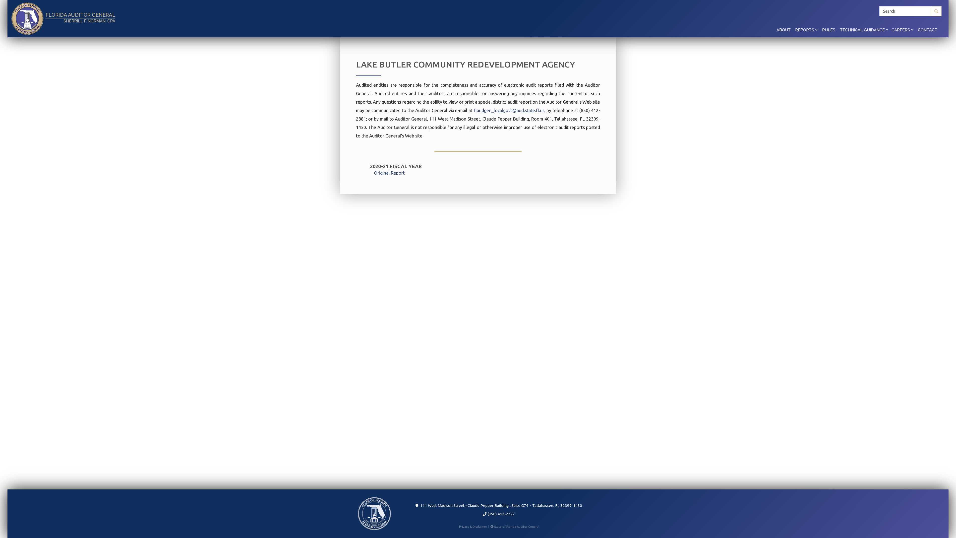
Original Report (389, 172)
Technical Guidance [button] (863, 30)
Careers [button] (901, 30)
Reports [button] (805, 30)
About (784, 30)
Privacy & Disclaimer (474, 526)
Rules (828, 30)
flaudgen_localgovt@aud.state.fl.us (509, 110)
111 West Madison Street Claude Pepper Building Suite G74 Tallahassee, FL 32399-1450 (500, 505)
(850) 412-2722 (500, 514)
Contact (927, 30)
